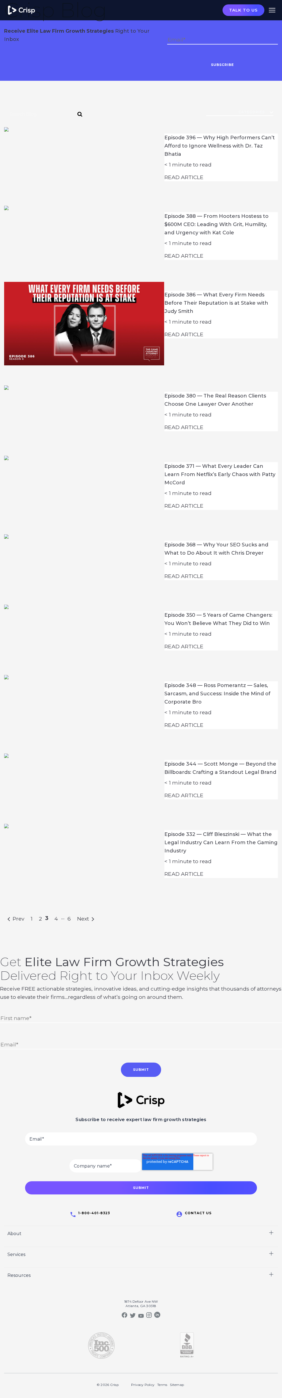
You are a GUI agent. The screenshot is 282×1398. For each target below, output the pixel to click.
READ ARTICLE (184, 177)
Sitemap (177, 1385)
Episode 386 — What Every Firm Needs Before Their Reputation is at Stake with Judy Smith (216, 303)
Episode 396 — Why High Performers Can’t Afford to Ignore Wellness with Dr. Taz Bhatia (219, 146)
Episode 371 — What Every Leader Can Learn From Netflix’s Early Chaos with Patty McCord (219, 474)
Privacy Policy (142, 1385)
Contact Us (198, 1213)
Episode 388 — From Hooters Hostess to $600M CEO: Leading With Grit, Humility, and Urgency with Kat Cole (216, 224)
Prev (17, 918)
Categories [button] (251, 112)
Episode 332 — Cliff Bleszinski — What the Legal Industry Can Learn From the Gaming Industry (221, 842)
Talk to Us (243, 10)
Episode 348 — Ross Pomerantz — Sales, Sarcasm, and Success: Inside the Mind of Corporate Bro (217, 693)
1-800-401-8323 (94, 1213)
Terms (162, 1385)
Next (84, 918)
